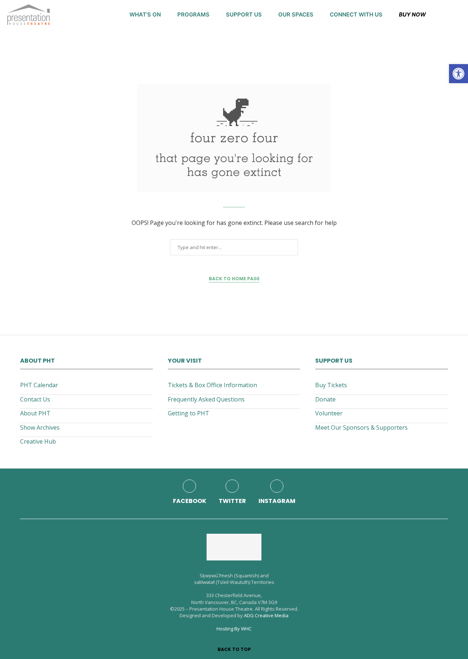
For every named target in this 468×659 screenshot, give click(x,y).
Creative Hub (38, 441)
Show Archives (40, 427)
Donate (325, 399)
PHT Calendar (39, 385)
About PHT (35, 413)
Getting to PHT (188, 413)
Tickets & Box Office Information (212, 385)
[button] (458, 73)
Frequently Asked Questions (206, 399)
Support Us (244, 14)
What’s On (145, 14)
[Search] (457, 14)
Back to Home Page (234, 278)
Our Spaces (295, 14)
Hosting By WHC (234, 628)
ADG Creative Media (266, 615)
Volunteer (329, 413)
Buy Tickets (331, 385)
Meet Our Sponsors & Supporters (361, 427)
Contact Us (35, 399)
